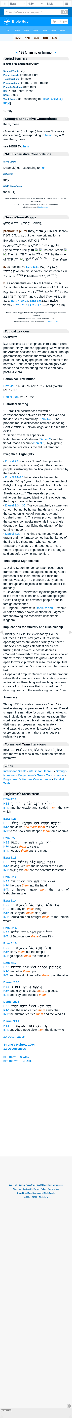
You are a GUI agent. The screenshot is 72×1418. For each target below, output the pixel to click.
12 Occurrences (14, 1036)
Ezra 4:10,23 (19, 300)
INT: (6, 807)
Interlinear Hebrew (40, 771)
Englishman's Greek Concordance (41, 775)
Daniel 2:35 (11, 1001)
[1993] (4, 640)
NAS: (6, 909)
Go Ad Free (6, 1411)
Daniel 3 (38, 443)
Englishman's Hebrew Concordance (27, 779)
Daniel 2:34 (11, 397)
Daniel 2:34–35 (15, 505)
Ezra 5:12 (10, 877)
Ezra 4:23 (11, 461)
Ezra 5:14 (10, 900)
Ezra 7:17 (34, 305)
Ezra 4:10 (9, 386)
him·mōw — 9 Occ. (16, 1056)
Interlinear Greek (14, 771)
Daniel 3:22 (12, 533)
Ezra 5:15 (19, 305)
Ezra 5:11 (32, 266)
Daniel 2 (45, 439)
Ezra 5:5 (35, 300)
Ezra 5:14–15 (14, 477)
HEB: (6, 803)
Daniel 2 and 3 (45, 608)
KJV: (6, 827)
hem (48, 135)
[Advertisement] (36, 1135)
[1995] (68, 640)
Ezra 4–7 (46, 419)
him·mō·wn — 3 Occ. (17, 1061)
